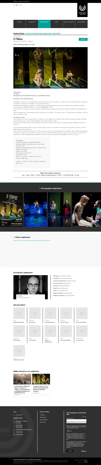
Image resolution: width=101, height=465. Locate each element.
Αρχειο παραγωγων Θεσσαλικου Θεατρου (43, 34)
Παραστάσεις (43, 417)
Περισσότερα (17, 394)
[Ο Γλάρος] (11, 209)
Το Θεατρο (31, 22)
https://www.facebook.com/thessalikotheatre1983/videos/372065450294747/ (32, 240)
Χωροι (57, 22)
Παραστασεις (44, 22)
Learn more (69, 446)
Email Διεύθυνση (71, 418)
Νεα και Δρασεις (69, 22)
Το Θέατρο (42, 415)
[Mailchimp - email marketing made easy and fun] (83, 452)
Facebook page (19, 432)
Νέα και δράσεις (44, 419)
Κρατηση (83, 39)
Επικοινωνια (81, 22)
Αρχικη (19, 22)
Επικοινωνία (43, 422)
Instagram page (19, 434)
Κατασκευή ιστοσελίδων (79, 460)
